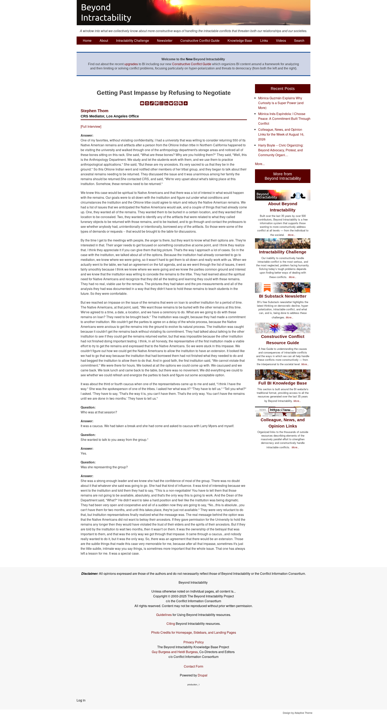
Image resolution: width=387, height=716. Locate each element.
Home (87, 40)
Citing (170, 623)
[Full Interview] (91, 126)
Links (264, 40)
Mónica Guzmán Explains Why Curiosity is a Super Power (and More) (281, 103)
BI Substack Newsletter (282, 296)
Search (299, 40)
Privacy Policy (193, 642)
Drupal (202, 675)
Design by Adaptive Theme (297, 712)
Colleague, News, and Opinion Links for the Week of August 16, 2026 (281, 134)
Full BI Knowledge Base (282, 383)
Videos (281, 40)
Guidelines (164, 614)
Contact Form (193, 666)
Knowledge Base (240, 40)
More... (260, 163)
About (104, 40)
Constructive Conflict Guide (200, 40)
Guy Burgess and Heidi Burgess (175, 651)
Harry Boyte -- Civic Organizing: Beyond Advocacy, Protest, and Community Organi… (280, 150)
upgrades (131, 64)
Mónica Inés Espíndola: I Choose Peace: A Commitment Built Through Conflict (284, 118)
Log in (81, 700)
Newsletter (164, 40)
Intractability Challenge (132, 40)
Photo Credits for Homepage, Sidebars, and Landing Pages (193, 632)
